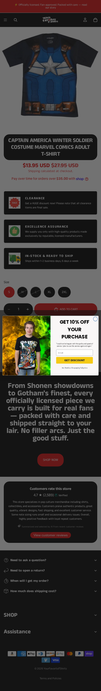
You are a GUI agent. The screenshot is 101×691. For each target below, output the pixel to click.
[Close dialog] (95, 319)
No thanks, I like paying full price (74, 367)
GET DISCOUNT (74, 360)
